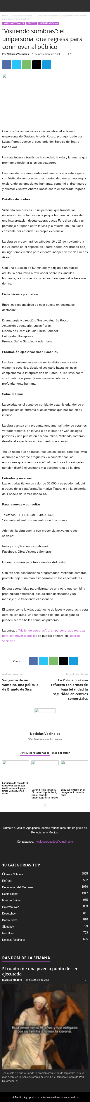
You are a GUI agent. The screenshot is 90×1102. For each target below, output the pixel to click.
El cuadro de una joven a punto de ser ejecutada (40, 971)
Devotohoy (9, 913)
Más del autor (61, 753)
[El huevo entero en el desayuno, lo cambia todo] (74, 774)
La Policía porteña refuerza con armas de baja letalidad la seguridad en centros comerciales (69, 689)
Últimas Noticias (49, 23)
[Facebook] (6, 64)
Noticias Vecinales (22, 15)
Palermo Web (10, 907)
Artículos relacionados (35, 753)
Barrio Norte (9, 920)
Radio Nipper (10, 893)
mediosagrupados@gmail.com (54, 841)
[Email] (36, 64)
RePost (31, 23)
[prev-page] (42, 805)
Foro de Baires (11, 900)
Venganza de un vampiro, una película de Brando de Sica (20, 684)
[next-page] (47, 805)
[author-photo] (45, 718)
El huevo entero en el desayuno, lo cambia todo (73, 792)
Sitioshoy (8, 926)
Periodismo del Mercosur (18, 887)
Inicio (5, 15)
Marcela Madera (12, 979)
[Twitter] (16, 64)
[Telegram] (46, 64)
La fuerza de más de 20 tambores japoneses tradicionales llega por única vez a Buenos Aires (15, 788)
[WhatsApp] (26, 64)
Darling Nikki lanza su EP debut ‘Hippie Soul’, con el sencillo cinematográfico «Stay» (44, 793)
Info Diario (8, 933)
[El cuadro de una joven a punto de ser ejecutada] (45, 1026)
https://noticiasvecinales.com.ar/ (45, 739)
